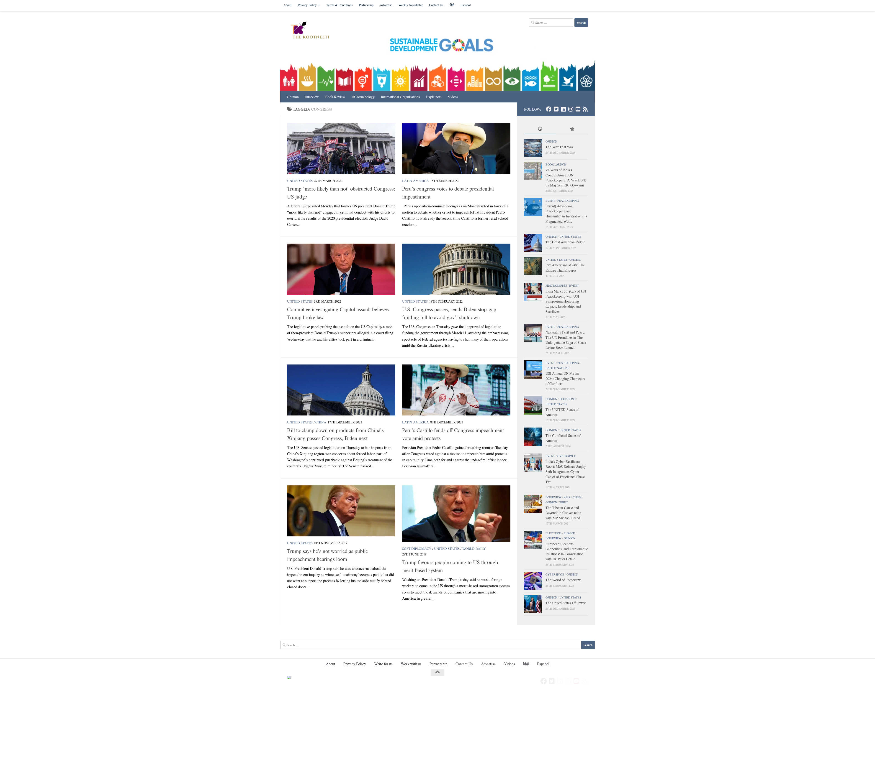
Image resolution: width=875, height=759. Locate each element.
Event (550, 201)
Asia (567, 497)
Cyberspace (566, 456)
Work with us (411, 663)
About (287, 5)
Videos (453, 96)
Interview (312, 96)
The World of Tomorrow (563, 579)
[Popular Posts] (572, 129)
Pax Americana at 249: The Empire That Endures (565, 267)
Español (466, 5)
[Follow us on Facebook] (548, 109)
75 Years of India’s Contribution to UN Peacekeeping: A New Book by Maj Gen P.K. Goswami (566, 177)
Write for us (383, 663)
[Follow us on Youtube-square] (578, 109)
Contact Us (436, 5)
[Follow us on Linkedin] (563, 109)
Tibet (563, 502)
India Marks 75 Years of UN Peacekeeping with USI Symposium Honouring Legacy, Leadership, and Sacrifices (566, 301)
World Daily (474, 548)
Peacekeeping (568, 201)
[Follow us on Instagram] (570, 109)
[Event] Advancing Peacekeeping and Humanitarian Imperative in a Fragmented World (566, 214)
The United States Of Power (565, 602)
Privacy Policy (307, 5)
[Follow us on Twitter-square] (556, 109)
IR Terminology (363, 96)
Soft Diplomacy (416, 548)
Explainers (433, 96)
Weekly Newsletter (411, 5)
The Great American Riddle (565, 241)
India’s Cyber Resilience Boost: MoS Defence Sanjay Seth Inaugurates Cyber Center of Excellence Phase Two (566, 471)
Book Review (335, 96)
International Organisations (400, 96)
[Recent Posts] (540, 129)
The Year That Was (559, 146)
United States (300, 180)
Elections (567, 399)
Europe (569, 533)
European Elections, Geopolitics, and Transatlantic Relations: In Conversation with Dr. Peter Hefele (567, 551)
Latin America (415, 180)
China (320, 422)
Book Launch (556, 164)
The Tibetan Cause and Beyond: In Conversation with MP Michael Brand (563, 512)
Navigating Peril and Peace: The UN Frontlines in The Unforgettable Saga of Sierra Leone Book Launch (566, 340)
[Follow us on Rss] (585, 109)
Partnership (366, 5)
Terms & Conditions (339, 5)
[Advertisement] (136, 725)
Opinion (293, 96)
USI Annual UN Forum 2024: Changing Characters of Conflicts (565, 378)
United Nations (557, 368)
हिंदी (452, 5)
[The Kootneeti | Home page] (312, 30)
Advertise (386, 5)
